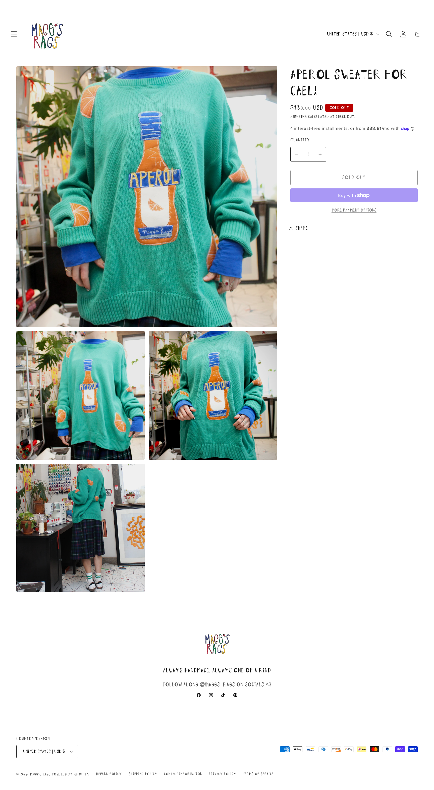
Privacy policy (222, 773)
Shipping (298, 116)
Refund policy (109, 773)
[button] (14, 34)
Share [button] (301, 228)
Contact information (183, 773)
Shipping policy (143, 773)
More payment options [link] (354, 210)
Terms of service (258, 773)
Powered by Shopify (70, 773)
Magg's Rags (41, 773)
